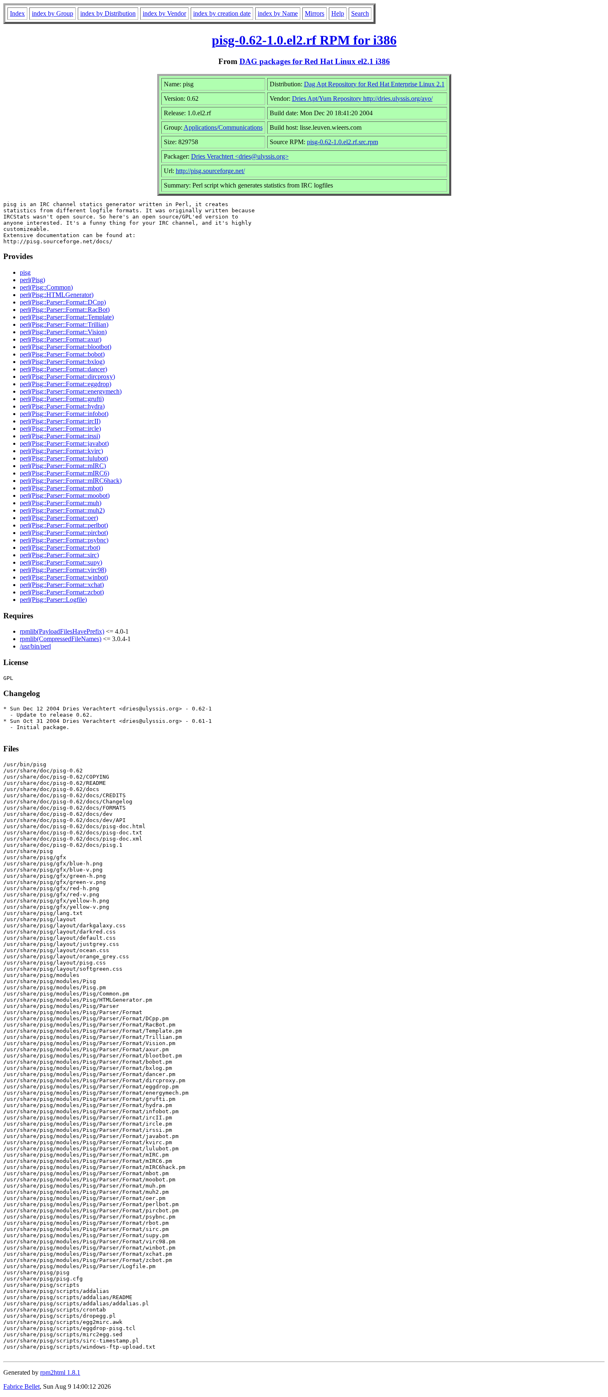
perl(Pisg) (32, 279)
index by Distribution (108, 13)
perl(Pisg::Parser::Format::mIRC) (63, 465)
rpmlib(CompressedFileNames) (60, 638)
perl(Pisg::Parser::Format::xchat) (62, 584)
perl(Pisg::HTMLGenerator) (56, 294)
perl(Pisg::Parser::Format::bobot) (62, 354)
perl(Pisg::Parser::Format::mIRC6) (64, 473)
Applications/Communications (223, 127)
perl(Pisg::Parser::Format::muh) (60, 502)
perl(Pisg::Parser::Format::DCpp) (63, 302)
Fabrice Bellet (21, 1386)
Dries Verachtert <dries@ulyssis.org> (240, 156)
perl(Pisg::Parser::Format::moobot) (65, 495)
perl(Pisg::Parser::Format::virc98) (63, 569)
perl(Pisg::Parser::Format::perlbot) (64, 525)
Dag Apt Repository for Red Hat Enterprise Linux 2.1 (374, 84)
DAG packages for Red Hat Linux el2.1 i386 (314, 61)
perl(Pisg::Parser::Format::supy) (61, 562)
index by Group (52, 13)
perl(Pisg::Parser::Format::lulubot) (64, 458)
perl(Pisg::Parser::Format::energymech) (71, 391)
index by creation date (222, 13)
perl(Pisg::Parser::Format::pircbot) (64, 532)
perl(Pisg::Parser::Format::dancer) (63, 369)
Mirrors (314, 13)
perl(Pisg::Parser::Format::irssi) (60, 436)
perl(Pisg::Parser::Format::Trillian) (64, 324)
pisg (25, 272)
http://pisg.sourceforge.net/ (210, 170)
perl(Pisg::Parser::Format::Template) (67, 317)
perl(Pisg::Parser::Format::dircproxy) (67, 376)
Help (337, 13)
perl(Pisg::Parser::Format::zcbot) (62, 592)
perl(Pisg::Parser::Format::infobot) (64, 413)
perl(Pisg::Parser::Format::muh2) (62, 510)
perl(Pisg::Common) (46, 287)
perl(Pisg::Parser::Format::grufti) (62, 398)
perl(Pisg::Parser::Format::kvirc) (61, 450)
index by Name (278, 13)
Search (360, 13)
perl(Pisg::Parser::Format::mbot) (61, 488)
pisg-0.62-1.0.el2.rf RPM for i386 (304, 40)
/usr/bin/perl (35, 646)
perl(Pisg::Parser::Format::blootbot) (65, 346)
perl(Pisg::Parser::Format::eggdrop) (65, 383)
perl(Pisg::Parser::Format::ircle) (60, 428)
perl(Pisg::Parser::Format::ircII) (60, 421)
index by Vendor (164, 13)
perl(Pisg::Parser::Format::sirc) (59, 554)
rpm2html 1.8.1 (60, 1372)
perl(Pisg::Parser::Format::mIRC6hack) (71, 480)
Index (17, 13)
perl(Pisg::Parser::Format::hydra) (62, 406)
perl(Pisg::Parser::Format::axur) (60, 339)
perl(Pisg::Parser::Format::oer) (59, 517)
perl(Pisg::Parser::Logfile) (53, 599)
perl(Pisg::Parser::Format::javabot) (64, 443)
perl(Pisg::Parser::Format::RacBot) (65, 309)
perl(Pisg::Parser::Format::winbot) (64, 577)
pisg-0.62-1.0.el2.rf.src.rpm (342, 141)
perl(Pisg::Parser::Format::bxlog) (62, 361)
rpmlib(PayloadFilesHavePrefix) (62, 631)
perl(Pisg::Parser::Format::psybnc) (64, 540)
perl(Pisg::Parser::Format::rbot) (60, 547)
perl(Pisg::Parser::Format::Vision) (63, 331)
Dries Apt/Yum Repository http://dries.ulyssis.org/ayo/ (362, 98)
